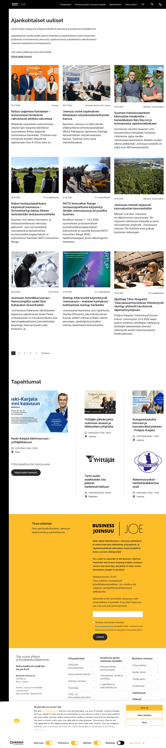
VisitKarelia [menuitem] (138, 686)
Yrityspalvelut (65, 5)
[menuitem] (143, 4)
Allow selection (144, 715)
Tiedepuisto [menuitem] (138, 679)
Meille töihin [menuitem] (139, 672)
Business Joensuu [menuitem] (142, 658)
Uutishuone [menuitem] (139, 693)
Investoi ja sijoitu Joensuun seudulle (90, 5)
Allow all (144, 708)
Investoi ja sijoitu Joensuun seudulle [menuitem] (111, 659)
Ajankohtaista (115, 5)
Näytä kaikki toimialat (26, 472)
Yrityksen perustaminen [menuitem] (76, 666)
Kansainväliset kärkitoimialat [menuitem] (108, 668)
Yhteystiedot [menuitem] (139, 665)
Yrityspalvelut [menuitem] (76, 658)
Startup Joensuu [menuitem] (77, 681)
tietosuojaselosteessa (104, 626)
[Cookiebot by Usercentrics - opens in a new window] (16, 743)
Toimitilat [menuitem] (73, 688)
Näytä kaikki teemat (21, 56)
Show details (135, 743)
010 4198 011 (37, 666)
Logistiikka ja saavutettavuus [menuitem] (108, 686)
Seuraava (45, 353)
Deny (144, 722)
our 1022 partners (50, 711)
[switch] (74, 743)
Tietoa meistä (131, 5)
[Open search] (153, 4)
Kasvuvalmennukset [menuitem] (79, 674)
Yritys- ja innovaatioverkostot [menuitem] (79, 696)
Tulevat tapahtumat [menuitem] (139, 701)
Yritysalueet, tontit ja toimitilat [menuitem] (112, 677)
